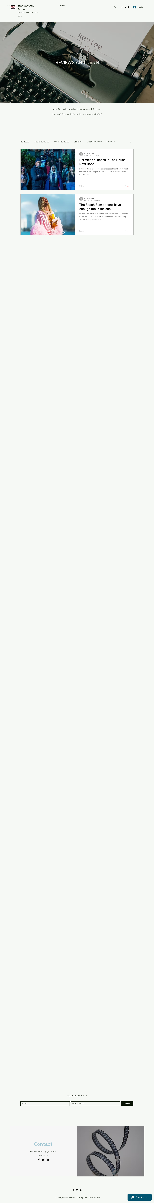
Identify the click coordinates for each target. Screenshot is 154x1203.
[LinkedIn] (129, 7)
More (109, 141)
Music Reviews (94, 141)
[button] (130, 142)
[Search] (114, 7)
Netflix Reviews (61, 141)
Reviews (24, 141)
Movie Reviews (41, 141)
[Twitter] (125, 7)
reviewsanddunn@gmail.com (18, 6)
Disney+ (78, 141)
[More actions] (128, 154)
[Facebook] (122, 7)
